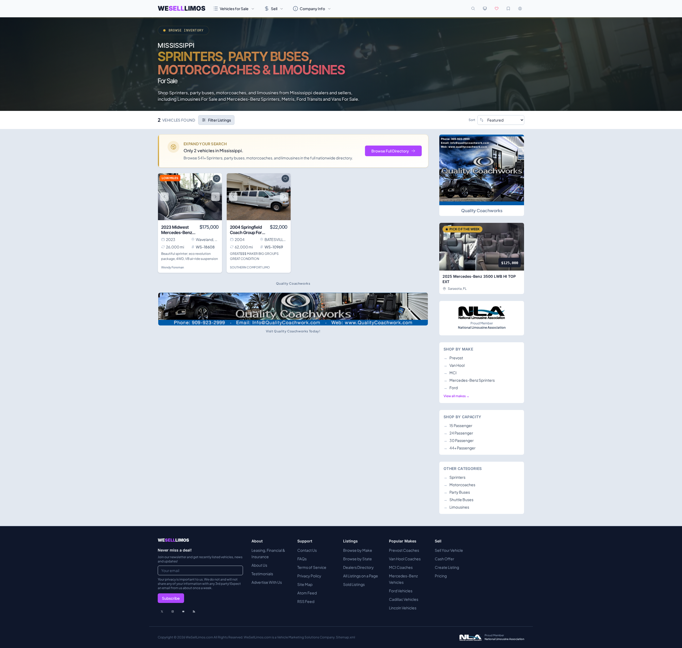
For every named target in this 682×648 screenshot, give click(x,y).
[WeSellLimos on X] (162, 611)
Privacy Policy (309, 575)
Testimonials (262, 573)
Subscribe (171, 598)
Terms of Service (311, 567)
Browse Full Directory (390, 150)
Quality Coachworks (481, 210)
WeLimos (181, 8)
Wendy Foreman (172, 267)
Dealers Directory (358, 567)
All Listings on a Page (360, 575)
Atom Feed (307, 592)
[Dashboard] (520, 8)
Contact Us (307, 550)
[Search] (473, 8)
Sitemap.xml (345, 637)
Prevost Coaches (404, 550)
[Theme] (485, 8)
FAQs (302, 558)
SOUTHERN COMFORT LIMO (250, 267)
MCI (450, 372)
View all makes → (456, 396)
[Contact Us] (183, 611)
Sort (472, 120)
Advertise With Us (266, 582)
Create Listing (447, 567)
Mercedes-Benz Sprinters (469, 380)
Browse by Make (357, 550)
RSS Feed (305, 601)
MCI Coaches (401, 567)
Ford (451, 387)
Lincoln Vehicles (402, 607)
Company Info (312, 8)
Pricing (441, 575)
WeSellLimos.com (200, 637)
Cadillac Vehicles (403, 599)
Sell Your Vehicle (449, 550)
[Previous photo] (164, 196)
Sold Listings (354, 584)
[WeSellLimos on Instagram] (172, 611)
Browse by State (357, 558)
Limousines (456, 507)
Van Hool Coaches (405, 558)
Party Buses (457, 492)
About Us (259, 565)
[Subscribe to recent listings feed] (194, 611)
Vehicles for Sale (234, 8)
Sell (274, 8)
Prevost (453, 357)
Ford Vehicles (400, 590)
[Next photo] (215, 196)
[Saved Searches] (508, 8)
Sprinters (454, 477)
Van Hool (454, 365)
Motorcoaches (459, 484)
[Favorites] (496, 8)
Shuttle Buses (458, 499)
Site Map (304, 584)
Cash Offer (444, 558)
